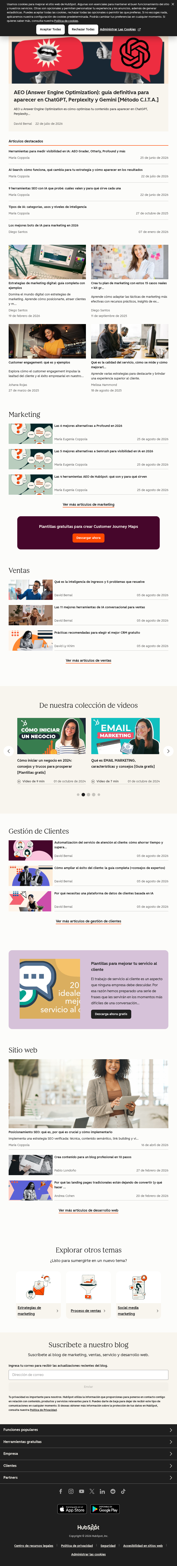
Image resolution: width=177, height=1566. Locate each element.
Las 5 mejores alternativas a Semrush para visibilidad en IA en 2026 (103, 451)
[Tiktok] (123, 1492)
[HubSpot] (88, 1527)
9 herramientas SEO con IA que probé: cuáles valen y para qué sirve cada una (65, 188)
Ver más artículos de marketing (88, 505)
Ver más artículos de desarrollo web (88, 1210)
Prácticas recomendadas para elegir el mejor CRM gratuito (97, 633)
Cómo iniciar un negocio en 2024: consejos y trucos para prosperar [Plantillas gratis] (44, 766)
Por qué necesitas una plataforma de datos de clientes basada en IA (103, 893)
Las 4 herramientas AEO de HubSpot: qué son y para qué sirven (100, 477)
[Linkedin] (102, 1492)
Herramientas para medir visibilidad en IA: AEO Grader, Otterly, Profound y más (67, 151)
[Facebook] (60, 1492)
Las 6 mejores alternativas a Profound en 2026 (88, 426)
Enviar (88, 1387)
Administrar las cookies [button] (88, 1554)
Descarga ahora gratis (113, 1014)
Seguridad (108, 1546)
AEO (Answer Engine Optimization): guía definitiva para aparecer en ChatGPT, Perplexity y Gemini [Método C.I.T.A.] (86, 96)
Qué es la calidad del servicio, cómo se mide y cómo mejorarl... (129, 365)
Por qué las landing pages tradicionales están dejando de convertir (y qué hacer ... (108, 1185)
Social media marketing (128, 1311)
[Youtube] (81, 1492)
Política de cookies (66, 20)
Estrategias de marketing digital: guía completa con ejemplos (47, 285)
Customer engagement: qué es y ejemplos (39, 362)
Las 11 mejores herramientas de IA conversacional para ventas (99, 607)
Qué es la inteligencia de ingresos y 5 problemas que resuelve (99, 582)
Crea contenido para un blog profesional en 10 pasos (92, 1157)
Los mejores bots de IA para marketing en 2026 (43, 225)
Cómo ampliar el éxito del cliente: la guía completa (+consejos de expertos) (109, 868)
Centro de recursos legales (33, 1546)
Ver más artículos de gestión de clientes (88, 921)
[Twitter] (92, 1492)
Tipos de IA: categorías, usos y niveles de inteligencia (48, 207)
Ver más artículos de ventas (88, 661)
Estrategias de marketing (29, 1311)
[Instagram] (71, 1492)
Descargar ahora (88, 538)
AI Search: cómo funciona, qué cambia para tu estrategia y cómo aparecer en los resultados (76, 170)
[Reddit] (113, 1492)
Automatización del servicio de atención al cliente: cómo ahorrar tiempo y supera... (108, 845)
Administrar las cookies (118, 29)
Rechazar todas (83, 29)
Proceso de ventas (86, 1311)
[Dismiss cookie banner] (172, 4)
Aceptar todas (50, 29)
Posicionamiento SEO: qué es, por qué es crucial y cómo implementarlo (60, 1132)
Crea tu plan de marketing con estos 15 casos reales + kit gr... (129, 285)
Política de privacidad (77, 1546)
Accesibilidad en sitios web (143, 1546)
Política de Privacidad (43, 1410)
